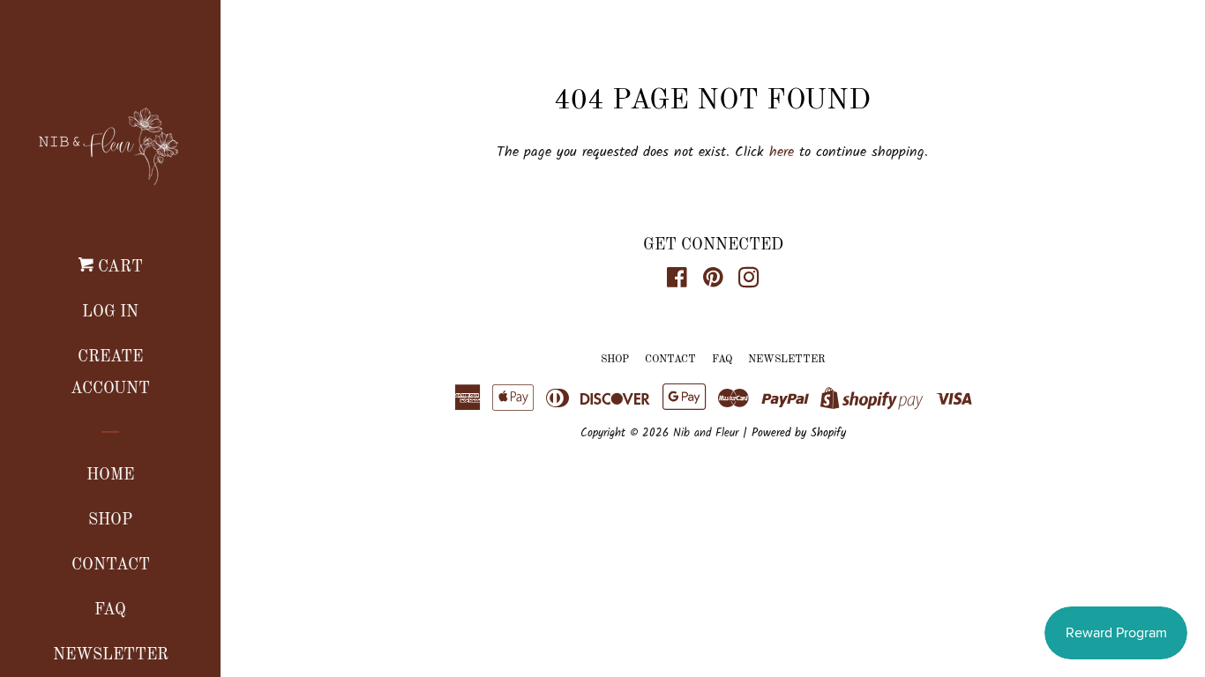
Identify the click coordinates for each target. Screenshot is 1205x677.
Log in (110, 312)
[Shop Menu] (142, 519)
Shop (110, 520)
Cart (118, 267)
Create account (110, 373)
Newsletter (787, 359)
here (781, 152)
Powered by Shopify (799, 433)
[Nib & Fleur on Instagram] (749, 282)
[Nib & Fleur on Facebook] (677, 282)
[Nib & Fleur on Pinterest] (713, 282)
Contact (110, 565)
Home (110, 475)
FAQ (110, 610)
